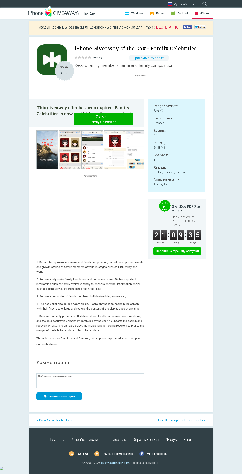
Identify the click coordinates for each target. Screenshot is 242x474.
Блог (187, 439)
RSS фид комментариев (117, 453)
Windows (137, 13)
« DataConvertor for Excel (55, 420)
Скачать (103, 119)
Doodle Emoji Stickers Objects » (181, 420)
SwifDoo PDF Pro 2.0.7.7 (186, 208)
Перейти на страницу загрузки (177, 251)
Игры (160, 13)
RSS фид (82, 453)
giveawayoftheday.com (115, 463)
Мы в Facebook (157, 453)
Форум (172, 439)
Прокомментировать (149, 58)
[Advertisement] (141, 86)
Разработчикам (84, 439)
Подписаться (115, 439)
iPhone (204, 13)
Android (183, 13)
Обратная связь (146, 439)
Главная (57, 439)
